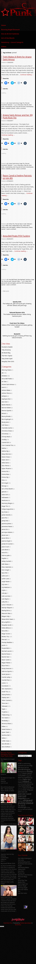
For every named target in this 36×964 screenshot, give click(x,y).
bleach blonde (25, 767)
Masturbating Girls (24, 862)
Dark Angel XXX (23, 884)
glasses (4, 492)
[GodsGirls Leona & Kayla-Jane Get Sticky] (22, 847)
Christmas (5, 434)
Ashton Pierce (6, 393)
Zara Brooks (5, 744)
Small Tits (5, 692)
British (4, 413)
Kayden (4, 558)
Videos (3, 46)
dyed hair (21, 778)
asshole (20, 765)
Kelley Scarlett (6, 561)
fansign (4, 486)
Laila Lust (5, 576)
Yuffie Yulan (5, 741)
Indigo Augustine (7, 509)
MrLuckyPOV (6, 622)
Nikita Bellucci (6, 628)
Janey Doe (5, 521)
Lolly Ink (4, 602)
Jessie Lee (5, 535)
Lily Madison (6, 587)
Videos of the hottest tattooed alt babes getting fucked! (17, 326)
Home (3, 25)
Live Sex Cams (22, 893)
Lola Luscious (6, 596)
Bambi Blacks (6, 405)
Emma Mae (5, 474)
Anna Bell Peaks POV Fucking (16, 236)
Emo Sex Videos (23, 889)
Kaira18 (4, 552)
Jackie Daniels (6, 515)
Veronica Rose (6, 723)
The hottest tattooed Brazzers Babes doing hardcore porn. (17, 315)
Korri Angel (5, 570)
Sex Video (21, 858)
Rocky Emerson (6, 668)
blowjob (27, 769)
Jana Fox (4, 518)
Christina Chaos (7, 431)
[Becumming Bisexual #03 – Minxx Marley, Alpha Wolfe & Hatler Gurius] (9, 802)
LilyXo (3, 590)
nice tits (20, 790)
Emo (3, 480)
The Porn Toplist (7, 356)
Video (18, 281)
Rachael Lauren (7, 651)
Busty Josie (5, 422)
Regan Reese (6, 663)
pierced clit (4, 283)
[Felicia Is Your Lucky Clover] (9, 895)
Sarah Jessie (6, 674)
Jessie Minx (5, 538)
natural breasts (28, 788)
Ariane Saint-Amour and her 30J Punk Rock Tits (18, 116)
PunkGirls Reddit (7, 347)
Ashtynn (4, 396)
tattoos (30, 809)
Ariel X (4, 387)
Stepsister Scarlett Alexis (9, 824)
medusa (3, 227)
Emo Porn (21, 871)
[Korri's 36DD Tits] (30, 847)
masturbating (8, 106)
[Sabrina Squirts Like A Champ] (30, 822)
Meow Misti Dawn (7, 619)
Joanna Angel (6, 541)
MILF (30, 281)
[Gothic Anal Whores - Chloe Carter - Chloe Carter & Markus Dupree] (22, 839)
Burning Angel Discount (10, 29)
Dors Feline (5, 465)
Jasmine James (6, 523)
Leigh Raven (6, 581)
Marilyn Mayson (7, 608)
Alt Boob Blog (6, 353)
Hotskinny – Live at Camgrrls (12, 42)
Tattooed (9, 105)
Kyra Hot (4, 573)
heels (10, 225)
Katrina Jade (6, 555)
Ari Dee (4, 381)
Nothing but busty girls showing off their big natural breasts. (17, 336)
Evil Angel (5, 483)
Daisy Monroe (6, 454)
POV (23, 283)
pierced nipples (12, 283)
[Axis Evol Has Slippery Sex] (22, 830)
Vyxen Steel (5, 732)
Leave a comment (21, 108)
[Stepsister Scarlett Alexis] (9, 849)
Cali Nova (5, 425)
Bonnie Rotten (6, 408)
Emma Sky (5, 477)
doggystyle (28, 775)
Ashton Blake (6, 390)
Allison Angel (22, 886)
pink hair (19, 283)
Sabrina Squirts (7, 671)
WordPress (18, 925)
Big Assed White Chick (8, 863)
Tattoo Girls (21, 869)
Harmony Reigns (7, 503)
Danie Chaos (6, 457)
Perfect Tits (12, 224)
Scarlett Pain (6, 680)
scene (3, 683)
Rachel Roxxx (6, 654)
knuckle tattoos (26, 784)
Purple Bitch (6, 648)
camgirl (20, 774)
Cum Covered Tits (7, 445)
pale (7, 227)
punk (10, 281)
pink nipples (12, 227)
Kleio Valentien (6, 567)
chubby (4, 439)
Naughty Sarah (6, 625)
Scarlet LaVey (6, 677)
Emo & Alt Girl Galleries (10, 34)
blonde (21, 769)
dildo (7, 225)
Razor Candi (23, 224)
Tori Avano (5, 718)
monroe (20, 788)
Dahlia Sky (5, 451)
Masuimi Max (6, 613)
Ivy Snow (4, 512)
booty (20, 772)
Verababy (5, 721)
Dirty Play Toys (22, 880)
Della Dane (5, 463)
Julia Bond (5, 550)
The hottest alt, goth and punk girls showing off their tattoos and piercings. (17, 304)
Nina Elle (4, 631)
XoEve (3, 738)
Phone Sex (21, 873)
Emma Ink (5, 471)
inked (24, 225)
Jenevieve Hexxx (7, 526)
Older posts (5, 291)
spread (13, 108)
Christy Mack (6, 437)
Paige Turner (6, 634)
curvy (20, 776)
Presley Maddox (7, 642)
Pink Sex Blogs (22, 877)
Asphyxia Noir (6, 399)
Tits (19, 878)
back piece (26, 765)
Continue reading (26, 75)
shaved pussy (29, 106)
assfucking (27, 763)
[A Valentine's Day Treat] (22, 822)
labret (28, 225)
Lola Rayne (5, 599)
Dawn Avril (5, 460)
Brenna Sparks (6, 410)
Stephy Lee (5, 697)
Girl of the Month (7, 38)
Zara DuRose (6, 747)
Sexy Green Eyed (7, 358)
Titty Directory (6, 350)
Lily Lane (4, 584)
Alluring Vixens (6, 370)
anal (19, 763)
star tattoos (21, 805)
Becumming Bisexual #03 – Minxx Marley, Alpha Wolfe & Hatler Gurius (7, 789)
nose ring (15, 106)
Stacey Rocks (6, 694)
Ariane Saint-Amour (14, 103)
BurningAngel (21, 279)
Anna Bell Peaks (13, 279)
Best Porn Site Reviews (25, 875)
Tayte (3, 709)
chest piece (21, 105)
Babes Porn (21, 882)
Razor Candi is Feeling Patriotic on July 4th (17, 176)
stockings (22, 807)
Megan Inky (5, 616)
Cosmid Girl (5, 442)
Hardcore (28, 279)
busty (30, 771)
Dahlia (4, 448)
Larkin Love (5, 579)
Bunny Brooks (6, 416)
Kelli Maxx (5, 564)
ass (22, 763)
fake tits (26, 105)
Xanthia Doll (6, 735)
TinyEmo (4, 712)
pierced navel (22, 106)
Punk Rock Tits (8, 923)
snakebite (8, 108)
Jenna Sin (5, 529)
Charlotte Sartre (7, 428)
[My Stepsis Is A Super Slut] (9, 772)
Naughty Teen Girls (8, 361)
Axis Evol (4, 402)
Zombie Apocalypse (26, 923)
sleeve (3, 108)
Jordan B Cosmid (7, 544)
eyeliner (27, 777)
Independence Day (17, 225)
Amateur (4, 376)
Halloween (5, 497)
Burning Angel (22, 888)
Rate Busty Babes (23, 867)
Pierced (27, 103)
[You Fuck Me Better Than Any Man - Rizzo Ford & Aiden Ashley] (30, 830)
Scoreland (4, 105)
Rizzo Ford (5, 665)
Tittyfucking (5, 715)
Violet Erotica (6, 729)
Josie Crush (5, 547)
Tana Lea (4, 703)
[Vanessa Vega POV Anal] (30, 839)
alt (7, 103)
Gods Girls (5, 494)
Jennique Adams (7, 532)
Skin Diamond (6, 689)
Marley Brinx (6, 610)
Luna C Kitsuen (6, 605)
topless (20, 811)
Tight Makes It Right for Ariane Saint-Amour (17, 58)
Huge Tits (22, 103)
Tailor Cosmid (6, 700)
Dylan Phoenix (6, 468)
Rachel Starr (6, 657)
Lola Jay (4, 593)
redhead (18, 227)
